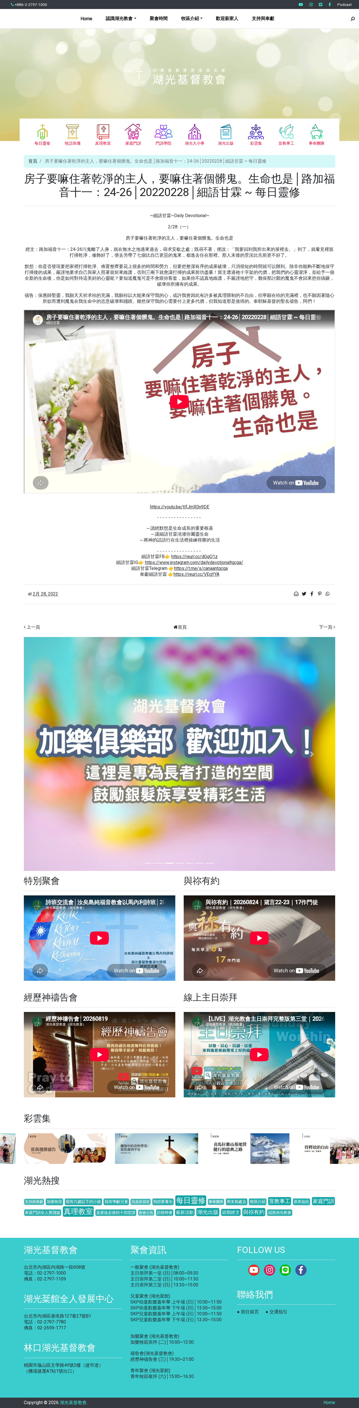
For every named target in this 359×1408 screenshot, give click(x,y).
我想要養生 (163, 1201)
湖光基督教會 (73, 1402)
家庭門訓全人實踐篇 (42, 1212)
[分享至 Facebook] (312, 594)
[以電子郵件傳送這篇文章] (297, 594)
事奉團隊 (216, 1202)
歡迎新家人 (227, 18)
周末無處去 (236, 1201)
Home (86, 18)
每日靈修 (190, 1200)
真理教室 (78, 1211)
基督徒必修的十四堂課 (115, 1212)
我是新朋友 (141, 1202)
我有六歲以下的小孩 (83, 1201)
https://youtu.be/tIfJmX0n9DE (179, 506)
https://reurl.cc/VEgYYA (196, 574)
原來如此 (301, 1201)
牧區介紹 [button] (190, 18)
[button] (47, 754)
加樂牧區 (54, 1201)
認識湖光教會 (279, 1212)
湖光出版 (207, 1212)
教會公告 (146, 1213)
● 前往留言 (248, 1311)
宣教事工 (279, 1201)
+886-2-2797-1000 (30, 4)
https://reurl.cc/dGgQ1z (194, 556)
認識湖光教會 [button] (119, 18)
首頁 (32, 161)
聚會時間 (159, 18)
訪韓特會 (164, 1212)
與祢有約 (253, 1212)
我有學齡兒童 (116, 1201)
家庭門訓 (323, 1201)
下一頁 (325, 627)
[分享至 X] (305, 594)
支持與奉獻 (263, 18)
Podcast (344, 4)
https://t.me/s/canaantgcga (201, 568)
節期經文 (231, 1212)
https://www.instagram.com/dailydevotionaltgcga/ (194, 562)
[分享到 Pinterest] (320, 594)
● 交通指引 (276, 1311)
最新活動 (185, 1212)
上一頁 (33, 627)
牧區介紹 (258, 1201)
